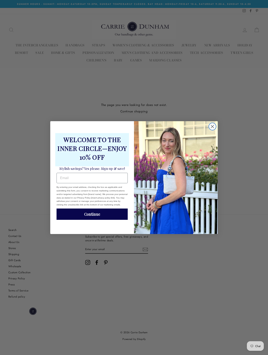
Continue (92, 214)
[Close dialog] (212, 126)
